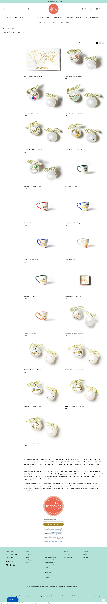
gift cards (85, 554)
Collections (11, 28)
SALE (54, 22)
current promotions (50, 565)
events (27, 562)
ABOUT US (42, 22)
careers (27, 557)
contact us (67, 554)
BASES (29, 17)
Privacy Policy (55, 541)
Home (5, 28)
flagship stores (68, 557)
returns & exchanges (50, 557)
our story (28, 554)
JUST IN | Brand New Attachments (53, 1)
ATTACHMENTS (43, 17)
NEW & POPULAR (14, 17)
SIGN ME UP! (53, 524)
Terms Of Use (53, 586)
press (65, 560)
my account (48, 570)
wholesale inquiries (50, 562)
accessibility (48, 567)
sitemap (47, 577)
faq (45, 554)
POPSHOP (94, 17)
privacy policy (48, 572)
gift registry (86, 557)
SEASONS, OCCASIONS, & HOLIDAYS (69, 17)
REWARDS (65, 22)
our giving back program (31, 560)
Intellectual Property (72, 586)
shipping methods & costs (52, 560)
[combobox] (16, 9)
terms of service (49, 575)
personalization (87, 560)
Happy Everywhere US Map (67, 474)
